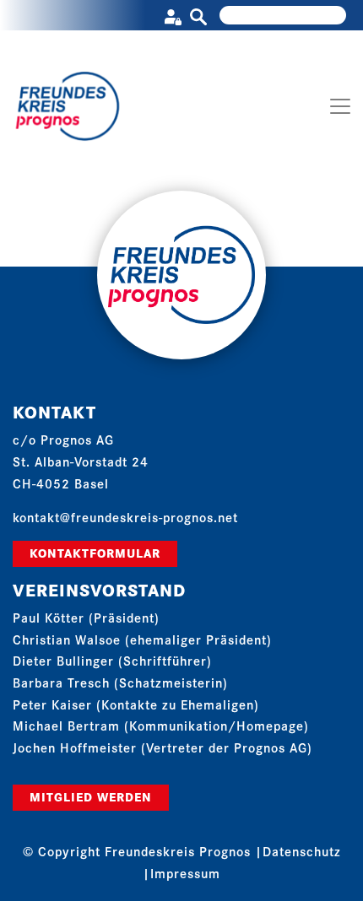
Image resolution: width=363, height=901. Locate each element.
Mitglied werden (91, 796)
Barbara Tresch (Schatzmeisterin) (120, 682)
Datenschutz (302, 851)
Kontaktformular (95, 552)
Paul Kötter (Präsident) (86, 617)
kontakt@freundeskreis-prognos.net (125, 516)
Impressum (185, 872)
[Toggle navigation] (340, 106)
